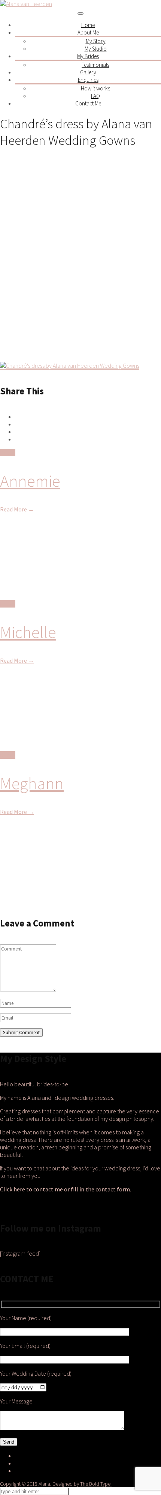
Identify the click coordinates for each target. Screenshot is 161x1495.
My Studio (96, 48)
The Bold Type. (96, 1483)
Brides (7, 452)
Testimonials (95, 64)
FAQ (95, 95)
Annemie (30, 480)
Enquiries (88, 79)
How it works (95, 88)
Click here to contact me (31, 1189)
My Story (96, 41)
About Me (88, 32)
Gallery (88, 72)
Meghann (32, 783)
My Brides (88, 56)
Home (88, 25)
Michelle (28, 631)
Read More (17, 509)
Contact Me (88, 103)
